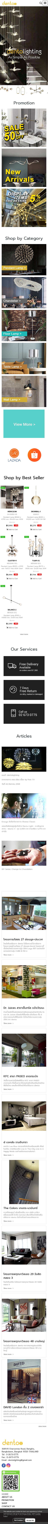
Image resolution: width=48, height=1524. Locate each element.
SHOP (4, 1503)
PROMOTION (8, 1500)
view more (24, 634)
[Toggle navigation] (45, 3)
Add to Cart (13, 529)
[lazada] (14, 455)
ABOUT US (7, 1497)
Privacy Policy (26, 1514)
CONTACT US (8, 1506)
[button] (40, 3)
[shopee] (34, 455)
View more (7, 955)
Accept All (30, 1520)
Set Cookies (18, 1520)
